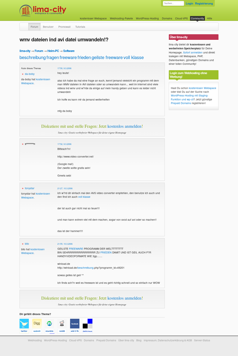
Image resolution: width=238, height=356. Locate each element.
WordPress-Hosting (147, 18)
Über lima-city (126, 340)
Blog (138, 340)
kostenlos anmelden (124, 126)
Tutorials (80, 26)
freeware (68, 57)
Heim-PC (53, 51)
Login (189, 3)
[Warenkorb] (215, 16)
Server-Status (202, 340)
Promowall (64, 26)
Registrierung (204, 3)
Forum (34, 26)
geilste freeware (107, 57)
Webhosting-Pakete (121, 18)
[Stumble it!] (51, 332)
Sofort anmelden (192, 52)
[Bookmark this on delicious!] (89, 332)
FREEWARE (76, 248)
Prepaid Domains (181, 103)
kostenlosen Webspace (33, 251)
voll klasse (133, 57)
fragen (52, 57)
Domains (167, 18)
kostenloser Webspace (93, 18)
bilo (27, 243)
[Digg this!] (38, 332)
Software (68, 51)
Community (197, 18)
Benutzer (48, 26)
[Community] (25, 25)
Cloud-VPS (181, 18)
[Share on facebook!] (76, 332)
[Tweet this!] (26, 332)
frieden (84, 57)
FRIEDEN (106, 252)
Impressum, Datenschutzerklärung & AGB (168, 340)
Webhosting (35, 340)
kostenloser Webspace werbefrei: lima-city (57, 11)
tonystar (29, 188)
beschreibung (33, 57)
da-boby (30, 74)
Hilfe (209, 18)
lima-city (25, 51)
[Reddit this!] (63, 332)
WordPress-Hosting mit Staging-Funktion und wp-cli (189, 97)
